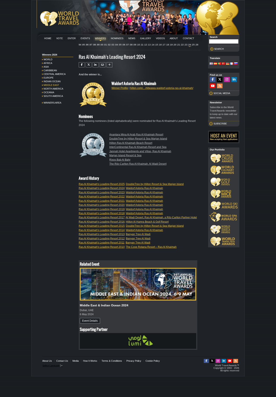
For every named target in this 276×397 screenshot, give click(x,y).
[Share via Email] (102, 64)
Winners (100, 38)
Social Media (221, 93)
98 (94, 44)
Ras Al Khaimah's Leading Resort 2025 (102, 184)
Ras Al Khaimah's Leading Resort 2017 (102, 217)
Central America (55, 74)
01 (105, 44)
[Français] (232, 63)
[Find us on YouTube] (212, 86)
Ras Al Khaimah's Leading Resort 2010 (102, 246)
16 (160, 44)
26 (197, 44)
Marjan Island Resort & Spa (125, 155)
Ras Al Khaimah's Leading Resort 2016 (102, 221)
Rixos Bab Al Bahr (119, 159)
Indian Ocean (52, 81)
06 (124, 44)
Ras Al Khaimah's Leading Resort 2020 (102, 204)
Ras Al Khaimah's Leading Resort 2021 (102, 200)
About (174, 38)
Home (47, 38)
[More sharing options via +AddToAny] (109, 64)
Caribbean (50, 70)
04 (116, 44)
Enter (72, 38)
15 (156, 44)
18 (167, 44)
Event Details (90, 320)
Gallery (145, 38)
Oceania (49, 92)
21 (178, 44)
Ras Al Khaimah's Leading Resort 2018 (102, 213)
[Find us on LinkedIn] (234, 79)
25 (193, 44)
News (131, 38)
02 (109, 44)
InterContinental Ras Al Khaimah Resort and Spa (137, 147)
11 (142, 44)
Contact (188, 38)
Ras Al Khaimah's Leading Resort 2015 (102, 225)
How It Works (90, 361)
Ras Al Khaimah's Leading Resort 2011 (101, 242)
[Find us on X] (220, 79)
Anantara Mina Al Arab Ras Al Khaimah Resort (136, 134)
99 (98, 44)
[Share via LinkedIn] (95, 64)
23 (186, 44)
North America (53, 88)
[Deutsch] (227, 63)
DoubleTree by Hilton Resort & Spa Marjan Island (138, 138)
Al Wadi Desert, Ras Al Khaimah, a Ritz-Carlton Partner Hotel (161, 217)
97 (91, 44)
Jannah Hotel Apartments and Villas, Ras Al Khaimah (140, 151)
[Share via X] (88, 64)
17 (164, 44)
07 (127, 44)
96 (87, 44)
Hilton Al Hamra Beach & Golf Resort (147, 221)
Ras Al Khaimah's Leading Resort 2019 (102, 209)
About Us (47, 361)
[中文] (223, 63)
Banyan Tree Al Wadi (138, 234)
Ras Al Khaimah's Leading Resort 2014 (102, 230)
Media (75, 361)
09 (135, 44)
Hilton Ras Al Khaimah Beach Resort (130, 142)
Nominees (117, 38)
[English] (211, 63)
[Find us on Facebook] (212, 79)
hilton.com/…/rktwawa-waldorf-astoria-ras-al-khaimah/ (161, 88)
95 (83, 44)
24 (189, 44)
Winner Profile (119, 88)
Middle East (51, 85)
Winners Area (52, 102)
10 (138, 44)
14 (153, 44)
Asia (46, 66)
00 (102, 44)
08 (131, 44)
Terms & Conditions (112, 361)
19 (171, 44)
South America (53, 96)
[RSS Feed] (220, 86)
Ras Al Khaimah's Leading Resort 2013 (102, 234)
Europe (48, 77)
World (48, 59)
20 (175, 44)
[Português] (219, 63)
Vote (59, 38)
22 (182, 44)
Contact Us (62, 361)
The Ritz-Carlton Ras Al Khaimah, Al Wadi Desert (137, 163)
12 (145, 44)
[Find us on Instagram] (227, 79)
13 (149, 44)
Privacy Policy (133, 361)
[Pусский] (236, 63)
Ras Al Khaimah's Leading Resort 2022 (102, 196)
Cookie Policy (153, 361)
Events (85, 38)
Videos (160, 38)
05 (120, 44)
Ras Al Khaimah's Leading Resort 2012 (102, 238)
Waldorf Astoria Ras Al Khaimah (144, 188)
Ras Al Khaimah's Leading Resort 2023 (102, 192)
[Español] (215, 63)
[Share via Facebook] (81, 64)
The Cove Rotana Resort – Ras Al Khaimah (151, 246)
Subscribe (220, 123)
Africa (48, 63)
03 (113, 44)
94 (80, 44)
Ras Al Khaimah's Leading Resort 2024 (102, 188)
